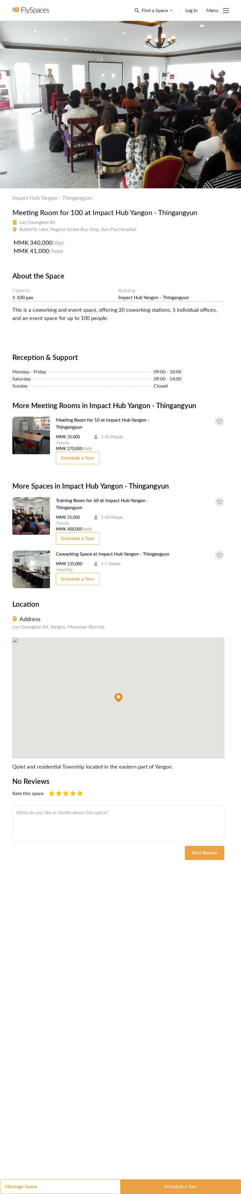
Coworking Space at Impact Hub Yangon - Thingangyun (112, 554)
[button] (118, 698)
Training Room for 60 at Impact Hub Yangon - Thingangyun (102, 504)
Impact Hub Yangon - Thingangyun (52, 198)
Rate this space (27, 793)
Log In (191, 10)
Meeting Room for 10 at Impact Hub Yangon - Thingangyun (102, 424)
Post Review (204, 853)
